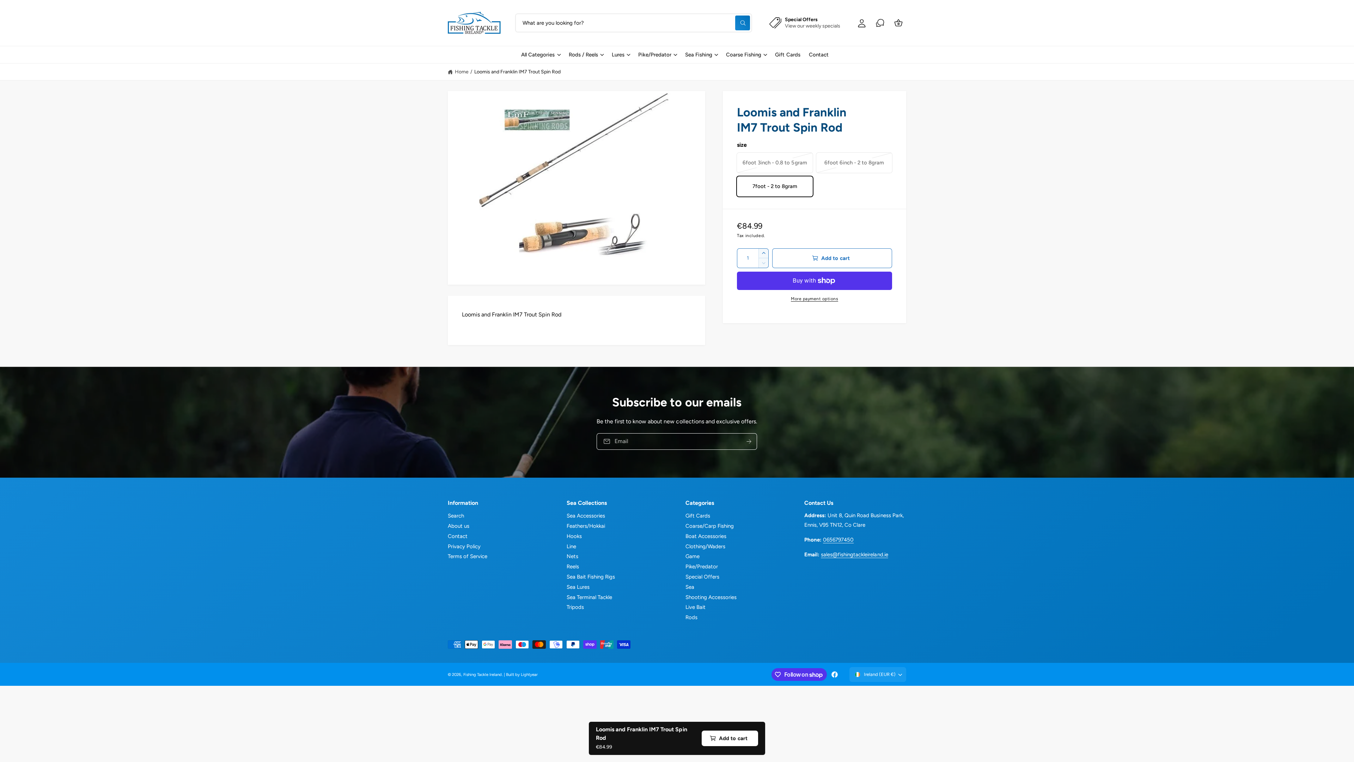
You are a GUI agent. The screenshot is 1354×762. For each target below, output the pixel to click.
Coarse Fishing (743, 55)
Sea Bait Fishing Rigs (591, 577)
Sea (689, 587)
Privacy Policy (464, 546)
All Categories (538, 55)
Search (456, 516)
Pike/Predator (654, 55)
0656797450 (838, 540)
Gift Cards (697, 516)
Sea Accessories (586, 516)
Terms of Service (467, 556)
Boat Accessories (705, 536)
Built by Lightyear (522, 674)
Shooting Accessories (711, 597)
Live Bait (695, 607)
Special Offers (702, 577)
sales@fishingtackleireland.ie (854, 554)
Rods (691, 617)
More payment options (814, 298)
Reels (573, 566)
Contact (458, 536)
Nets (572, 556)
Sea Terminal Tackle (589, 597)
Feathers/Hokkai (586, 526)
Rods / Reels (583, 55)
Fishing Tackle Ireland (482, 674)
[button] (540, 54)
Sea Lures (578, 587)
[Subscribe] (749, 441)
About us (458, 526)
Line (571, 546)
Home (462, 72)
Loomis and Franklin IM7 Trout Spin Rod (517, 72)
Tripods (575, 607)
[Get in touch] (880, 23)
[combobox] (633, 23)
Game (692, 556)
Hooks (574, 536)
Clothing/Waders (705, 546)
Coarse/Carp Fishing (709, 526)
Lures (618, 55)
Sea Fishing (698, 55)
